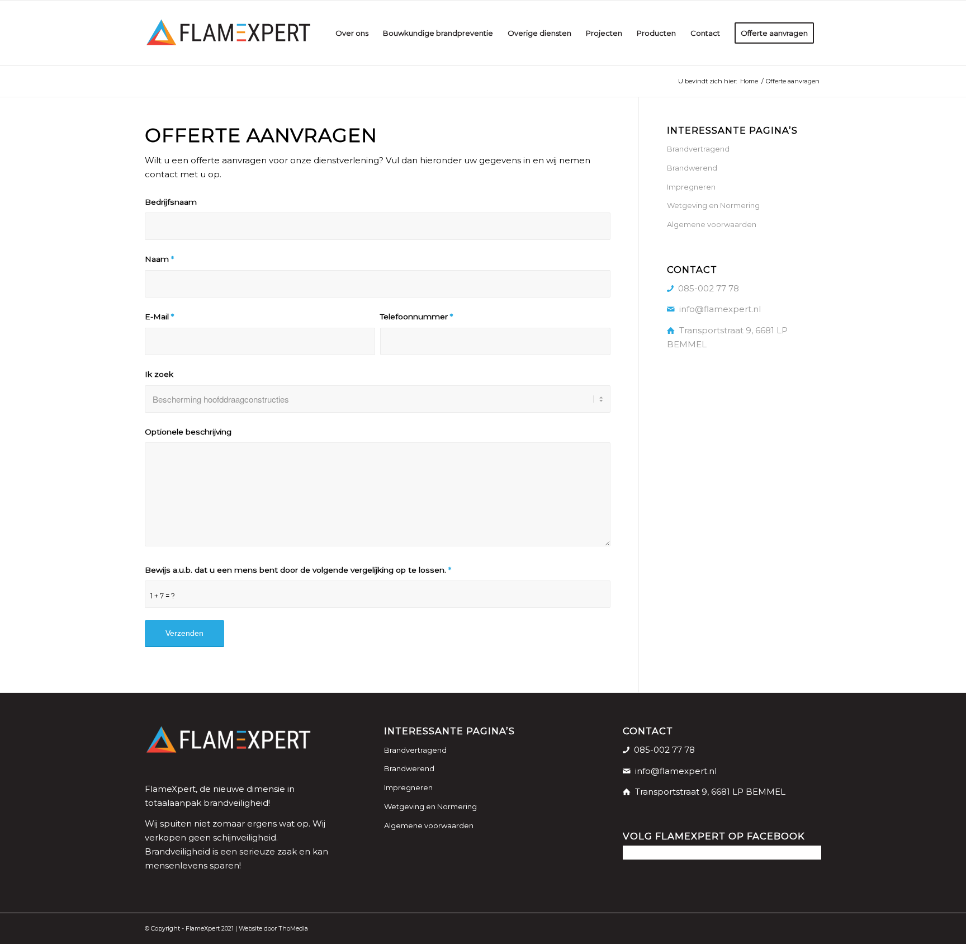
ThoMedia (293, 928)
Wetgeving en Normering (713, 205)
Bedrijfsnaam (171, 201)
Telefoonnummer (416, 316)
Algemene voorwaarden (711, 224)
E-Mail (159, 316)
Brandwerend (692, 167)
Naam (159, 258)
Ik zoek (159, 374)
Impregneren (691, 186)
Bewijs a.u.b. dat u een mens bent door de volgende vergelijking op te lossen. (298, 569)
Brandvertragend (698, 148)
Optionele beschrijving (188, 431)
